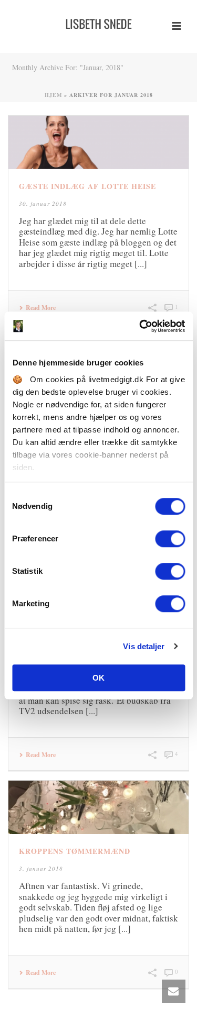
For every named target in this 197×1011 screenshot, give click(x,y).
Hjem (53, 94)
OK (98, 677)
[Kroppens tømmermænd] (98, 807)
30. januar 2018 (43, 203)
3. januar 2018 (41, 868)
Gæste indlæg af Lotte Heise (87, 186)
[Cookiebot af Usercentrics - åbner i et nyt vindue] (140, 326)
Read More (41, 308)
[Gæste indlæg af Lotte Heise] (98, 142)
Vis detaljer (143, 646)
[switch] (170, 538)
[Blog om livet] (99, 23)
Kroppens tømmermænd (74, 851)
